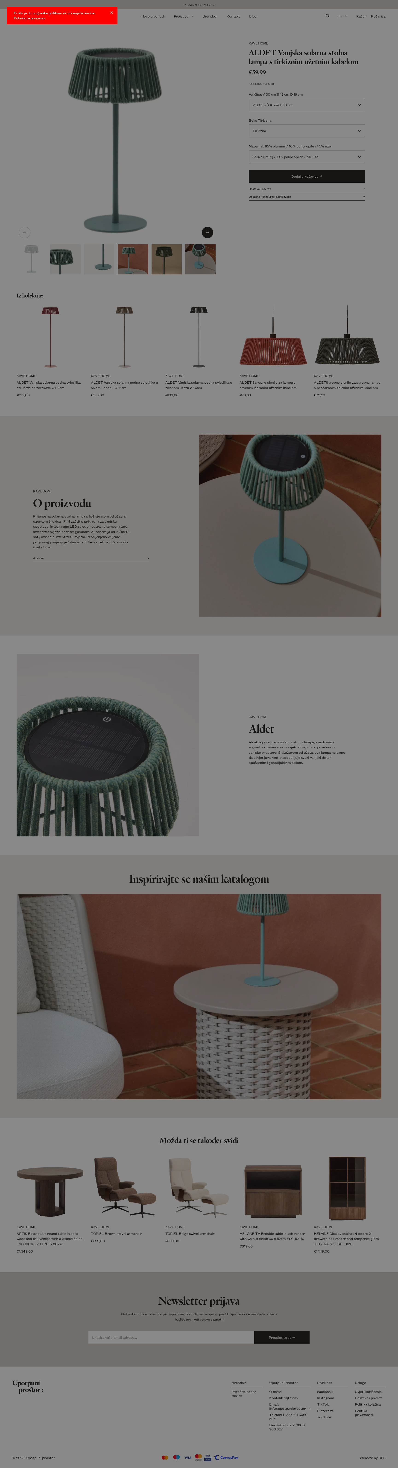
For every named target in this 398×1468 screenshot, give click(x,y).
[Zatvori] (111, 13)
